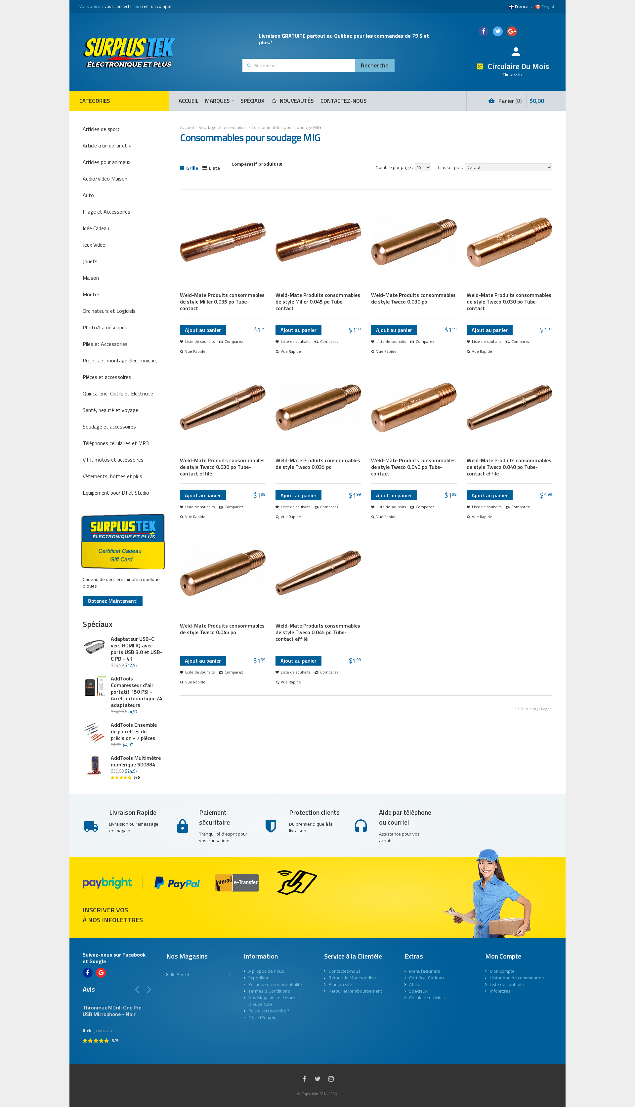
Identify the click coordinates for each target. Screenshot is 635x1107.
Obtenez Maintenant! (113, 601)
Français (523, 7)
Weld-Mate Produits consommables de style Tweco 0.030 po (413, 298)
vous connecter (119, 6)
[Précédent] (137, 989)
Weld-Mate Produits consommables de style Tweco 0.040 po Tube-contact (413, 467)
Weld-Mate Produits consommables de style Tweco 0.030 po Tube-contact (509, 301)
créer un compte (155, 6)
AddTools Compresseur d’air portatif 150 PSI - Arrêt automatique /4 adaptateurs (136, 691)
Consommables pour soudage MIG (286, 127)
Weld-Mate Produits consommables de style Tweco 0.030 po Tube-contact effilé (222, 467)
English (548, 7)
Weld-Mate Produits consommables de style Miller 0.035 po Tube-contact (222, 301)
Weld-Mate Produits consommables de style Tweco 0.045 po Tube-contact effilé (317, 632)
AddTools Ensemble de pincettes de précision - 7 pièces (134, 731)
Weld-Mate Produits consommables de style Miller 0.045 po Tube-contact (317, 301)
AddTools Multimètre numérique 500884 (136, 761)
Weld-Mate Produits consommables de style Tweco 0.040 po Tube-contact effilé (509, 467)
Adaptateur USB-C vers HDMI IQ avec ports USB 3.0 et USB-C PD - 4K (136, 649)
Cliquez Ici (512, 74)
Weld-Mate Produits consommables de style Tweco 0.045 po (222, 629)
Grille (191, 168)
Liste (214, 168)
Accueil (187, 127)
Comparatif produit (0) (257, 164)
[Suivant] (149, 989)
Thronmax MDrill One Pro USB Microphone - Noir (112, 1011)
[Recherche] (375, 65)
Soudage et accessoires (222, 127)
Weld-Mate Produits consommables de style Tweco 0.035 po (317, 463)
